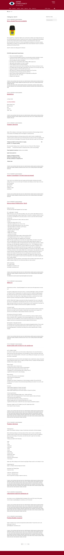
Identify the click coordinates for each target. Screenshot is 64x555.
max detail (24, 82)
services (33, 415)
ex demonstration (19, 86)
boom (22, 81)
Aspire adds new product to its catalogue (20, 345)
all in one (12, 81)
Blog (30, 8)
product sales (12, 415)
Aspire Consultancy (21, 3)
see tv (33, 82)
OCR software (38, 414)
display (38, 84)
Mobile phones (27, 414)
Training (18, 8)
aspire (12, 84)
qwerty (16, 415)
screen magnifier (24, 415)
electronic (8, 86)
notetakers (33, 414)
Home (10, 8)
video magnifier (39, 167)
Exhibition (13, 82)
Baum (15, 81)
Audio (14, 84)
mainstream (22, 414)
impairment (29, 86)
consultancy (35, 84)
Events (22, 8)
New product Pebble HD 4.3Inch (17, 203)
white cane (12, 83)
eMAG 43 (10, 282)
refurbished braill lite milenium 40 (17, 493)
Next (28, 544)
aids (9, 84)
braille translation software (22, 84)
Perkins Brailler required (14, 518)
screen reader (29, 415)
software (36, 415)
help (8, 414)
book (19, 81)
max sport (27, 82)
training (36, 82)
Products (14, 8)
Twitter (53, 2)
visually (21, 417)
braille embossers (27, 81)
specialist (39, 415)
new (30, 414)
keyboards (32, 86)
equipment (12, 86)
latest (36, 86)
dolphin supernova (34, 81)
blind (17, 81)
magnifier (20, 82)
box (23, 81)
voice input (24, 417)
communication (29, 84)
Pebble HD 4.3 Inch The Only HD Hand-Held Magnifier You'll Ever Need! (20, 275)
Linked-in (53, 1)
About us (26, 8)
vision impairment (16, 417)
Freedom (16, 82)
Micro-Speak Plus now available (17, 21)
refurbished (19, 415)
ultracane (39, 82)
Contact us (34, 8)
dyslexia (41, 84)
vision (12, 417)
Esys (15, 86)
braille (16, 84)
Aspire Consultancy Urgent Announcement (20, 175)
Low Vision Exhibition (11, 101)
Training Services (12, 124)
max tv (31, 82)
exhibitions (24, 86)
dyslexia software (40, 81)
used (10, 417)
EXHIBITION (9, 82)
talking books (39, 86)
